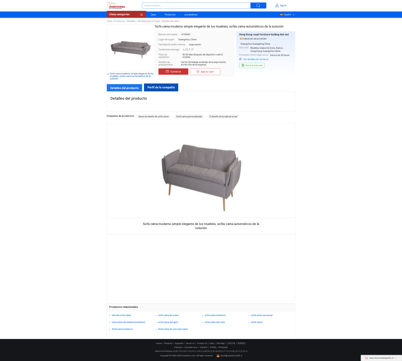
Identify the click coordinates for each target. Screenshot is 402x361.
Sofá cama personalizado (189, 116)
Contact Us (202, 343)
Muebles (131, 21)
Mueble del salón (170, 21)
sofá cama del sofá (215, 322)
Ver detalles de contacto (256, 59)
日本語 (213, 347)
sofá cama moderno (215, 315)
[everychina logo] (116, 5)
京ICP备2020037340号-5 (231, 356)
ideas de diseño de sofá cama (154, 116)
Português (223, 347)
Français (178, 347)
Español (287, 15)
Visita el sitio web (254, 65)
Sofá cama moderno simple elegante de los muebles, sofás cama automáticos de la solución (132, 76)
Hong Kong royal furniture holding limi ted (264, 34)
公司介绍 (231, 343)
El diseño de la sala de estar (223, 116)
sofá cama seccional (262, 315)
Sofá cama (256, 322)
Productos (170, 14)
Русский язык (191, 347)
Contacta (175, 71)
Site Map (220, 343)
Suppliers (179, 343)
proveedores (191, 14)
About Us (190, 343)
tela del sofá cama (121, 315)
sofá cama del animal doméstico (128, 322)
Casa (153, 14)
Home (159, 343)
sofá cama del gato (168, 322)
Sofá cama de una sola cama (173, 329)
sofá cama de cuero (168, 315)
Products (168, 343)
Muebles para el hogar (149, 21)
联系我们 (242, 343)
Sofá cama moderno (122, 329)
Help (212, 343)
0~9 (245, 351)
